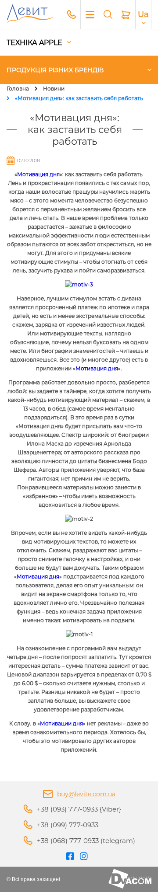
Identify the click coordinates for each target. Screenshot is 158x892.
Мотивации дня (61, 723)
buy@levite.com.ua (86, 794)
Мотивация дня (38, 174)
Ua (143, 14)
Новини (54, 88)
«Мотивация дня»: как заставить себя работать (79, 98)
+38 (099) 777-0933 (67, 825)
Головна (18, 88)
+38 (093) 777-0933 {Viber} (79, 809)
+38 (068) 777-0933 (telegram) (86, 840)
